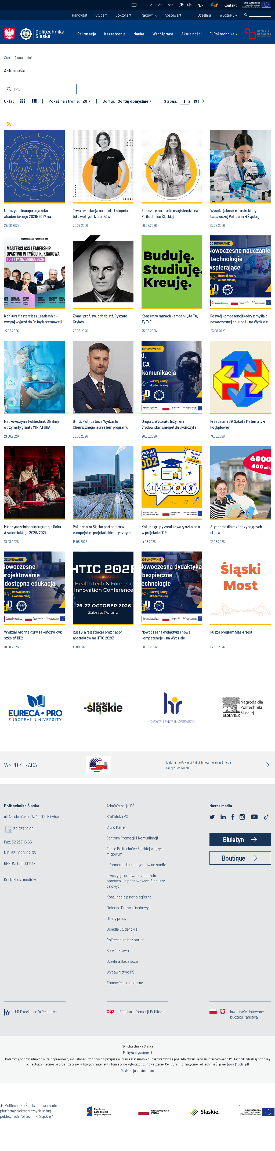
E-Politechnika (221, 33)
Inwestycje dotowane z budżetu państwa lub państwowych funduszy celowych (136, 881)
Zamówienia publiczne (125, 982)
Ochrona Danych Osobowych (129, 907)
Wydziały (226, 14)
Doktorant (123, 14)
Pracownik (148, 14)
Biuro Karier (116, 827)
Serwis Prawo (118, 950)
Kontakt (230, 5)
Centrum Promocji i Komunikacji (132, 837)
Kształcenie (114, 33)
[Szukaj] (246, 15)
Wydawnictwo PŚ (120, 971)
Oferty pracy (116, 918)
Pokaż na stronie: (64, 101)
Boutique (233, 858)
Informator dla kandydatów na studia (136, 864)
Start (8, 57)
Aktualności (191, 33)
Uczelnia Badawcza (122, 961)
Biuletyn (233, 839)
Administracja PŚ (121, 805)
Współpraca (163, 33)
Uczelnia (204, 14)
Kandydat (79, 14)
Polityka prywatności (137, 1052)
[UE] (254, 5)
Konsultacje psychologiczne (129, 896)
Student (101, 14)
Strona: (170, 101)
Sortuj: (109, 101)
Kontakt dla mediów (20, 879)
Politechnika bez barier (125, 939)
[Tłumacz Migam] (216, 5)
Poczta (133, 5)
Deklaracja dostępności (137, 1070)
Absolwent (173, 14)
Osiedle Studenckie (122, 928)
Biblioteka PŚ (117, 816)
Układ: (10, 101)
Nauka (138, 33)
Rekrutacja (86, 33)
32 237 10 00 (23, 828)
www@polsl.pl (238, 1064)
